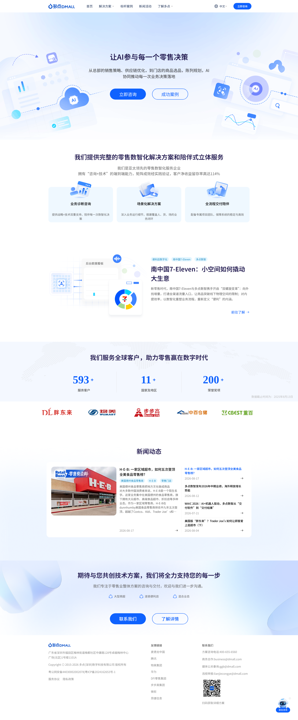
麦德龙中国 (158, 652)
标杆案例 (126, 6)
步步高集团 (158, 685)
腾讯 (153, 658)
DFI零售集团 (158, 678)
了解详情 (170, 619)
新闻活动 (145, 6)
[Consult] (283, 705)
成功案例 (170, 94)
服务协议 (54, 679)
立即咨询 (242, 6)
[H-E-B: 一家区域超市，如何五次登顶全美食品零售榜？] (176, 530)
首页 (89, 6)
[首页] (61, 6)
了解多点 (164, 6)
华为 (153, 672)
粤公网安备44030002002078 (66, 672)
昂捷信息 (156, 698)
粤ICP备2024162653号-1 (100, 672)
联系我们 (128, 619)
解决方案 (105, 6)
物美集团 (156, 665)
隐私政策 (68, 679)
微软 (153, 691)
